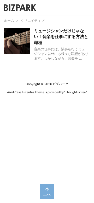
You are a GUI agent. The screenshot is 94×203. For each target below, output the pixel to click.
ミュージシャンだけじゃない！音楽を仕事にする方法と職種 (61, 36)
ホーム (9, 20)
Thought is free (75, 92)
